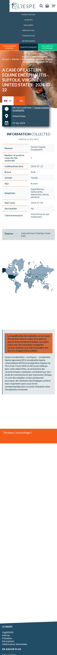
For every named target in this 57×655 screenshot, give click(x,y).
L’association (28, 14)
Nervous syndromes (22, 107)
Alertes (29, 20)
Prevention (28, 30)
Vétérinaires (28, 41)
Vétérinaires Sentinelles (14, 644)
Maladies (28, 25)
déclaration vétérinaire (47, 47)
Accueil (5, 59)
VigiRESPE (8, 632)
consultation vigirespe (9, 47)
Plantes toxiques (28, 47)
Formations (28, 36)
